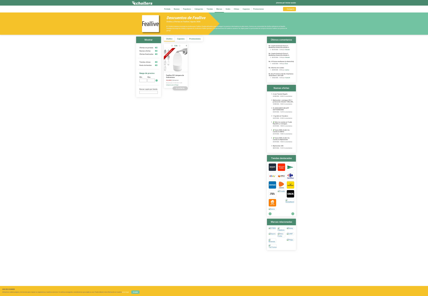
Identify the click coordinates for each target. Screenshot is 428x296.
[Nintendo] (272, 241)
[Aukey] (290, 229)
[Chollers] (142, 3)
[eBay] (272, 176)
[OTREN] (272, 229)
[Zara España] (272, 193)
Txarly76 (287, 77)
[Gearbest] (290, 185)
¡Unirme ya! (280, 3)
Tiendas (210, 9)
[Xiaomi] (272, 235)
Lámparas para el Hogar (172, 85)
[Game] (272, 209)
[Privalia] (281, 193)
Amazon (175, 80)
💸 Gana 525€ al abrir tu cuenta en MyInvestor (281, 138)
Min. (141, 77)
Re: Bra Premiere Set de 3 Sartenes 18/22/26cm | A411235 (281, 74)
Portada (167, 9)
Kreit (286, 63)
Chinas (236, 9)
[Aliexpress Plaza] (281, 167)
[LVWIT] (290, 235)
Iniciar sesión (291, 3)
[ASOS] (290, 193)
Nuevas (177, 9)
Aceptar (135, 292)
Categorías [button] (198, 9)
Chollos (169, 39)
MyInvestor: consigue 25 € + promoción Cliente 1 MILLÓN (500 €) (283, 101)
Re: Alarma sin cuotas (276, 68)
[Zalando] (281, 185)
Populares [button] (187, 9)
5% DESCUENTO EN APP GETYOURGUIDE (281, 109)
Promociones (258, 9)
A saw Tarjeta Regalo (280, 94)
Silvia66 (287, 49)
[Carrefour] (290, 176)
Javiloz (287, 70)
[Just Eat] (272, 202)
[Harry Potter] (281, 235)
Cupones (246, 9)
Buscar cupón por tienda (148, 89)
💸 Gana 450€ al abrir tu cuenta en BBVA (281, 131)
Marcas (219, 9)
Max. (149, 77)
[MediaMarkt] (290, 202)
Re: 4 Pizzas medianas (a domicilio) (281, 61)
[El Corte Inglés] (290, 167)
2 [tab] (283, 214)
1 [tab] (280, 214)
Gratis (228, 9)
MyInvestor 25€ (278, 146)
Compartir (290, 9)
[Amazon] (272, 167)
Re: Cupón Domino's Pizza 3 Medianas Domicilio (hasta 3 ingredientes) (279, 46)
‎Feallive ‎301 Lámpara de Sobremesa (175, 76)
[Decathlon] (272, 185)
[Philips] (290, 241)
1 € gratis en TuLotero (280, 116)
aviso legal (125, 292)
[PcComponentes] (281, 176)
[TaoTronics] (272, 246)
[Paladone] (281, 229)
